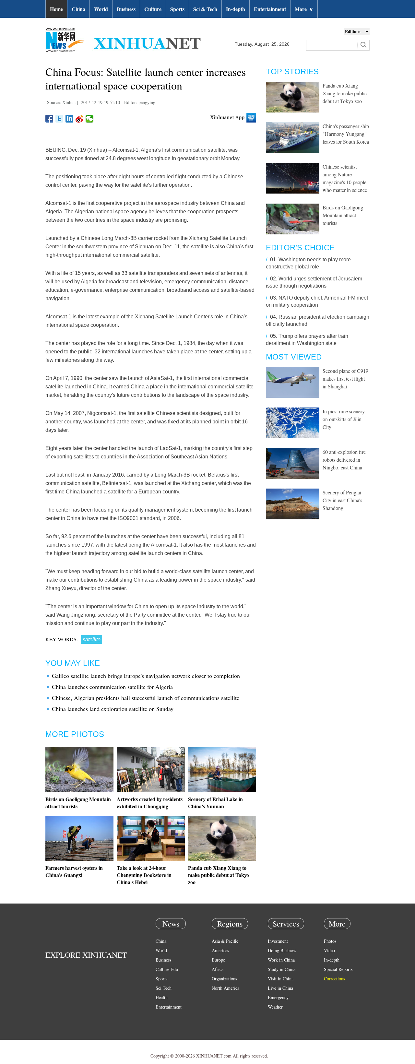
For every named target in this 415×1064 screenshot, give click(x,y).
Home (56, 9)
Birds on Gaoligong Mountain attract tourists (78, 802)
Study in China (281, 969)
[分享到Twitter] (59, 119)
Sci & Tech (205, 9)
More (304, 9)
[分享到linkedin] (69, 119)
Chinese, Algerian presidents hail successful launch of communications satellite (145, 698)
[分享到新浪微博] (80, 119)
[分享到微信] (90, 119)
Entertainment (270, 9)
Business (126, 9)
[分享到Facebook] (49, 119)
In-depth (235, 9)
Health (162, 997)
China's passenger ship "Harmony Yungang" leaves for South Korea (346, 134)
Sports (177, 9)
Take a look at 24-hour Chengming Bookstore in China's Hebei (144, 875)
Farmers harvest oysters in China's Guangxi (74, 871)
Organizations (224, 978)
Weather (275, 1007)
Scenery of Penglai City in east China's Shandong (342, 500)
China (78, 9)
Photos (330, 941)
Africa (217, 969)
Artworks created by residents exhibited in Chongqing (150, 802)
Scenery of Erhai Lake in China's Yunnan (215, 802)
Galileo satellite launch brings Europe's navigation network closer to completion (146, 676)
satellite (92, 639)
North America (225, 988)
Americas (220, 950)
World (101, 9)
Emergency (278, 997)
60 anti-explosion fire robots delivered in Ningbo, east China (344, 459)
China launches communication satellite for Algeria (112, 687)
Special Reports (338, 969)
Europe (218, 960)
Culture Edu (167, 969)
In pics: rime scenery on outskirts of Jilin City (344, 419)
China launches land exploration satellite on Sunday (112, 709)
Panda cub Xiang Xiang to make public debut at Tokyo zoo (218, 875)
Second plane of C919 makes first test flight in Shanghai (345, 378)
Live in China (280, 988)
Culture (152, 9)
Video (329, 950)
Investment (278, 941)
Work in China (281, 960)
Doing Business (282, 950)
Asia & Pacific (225, 941)
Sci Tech (164, 988)
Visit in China (280, 978)
